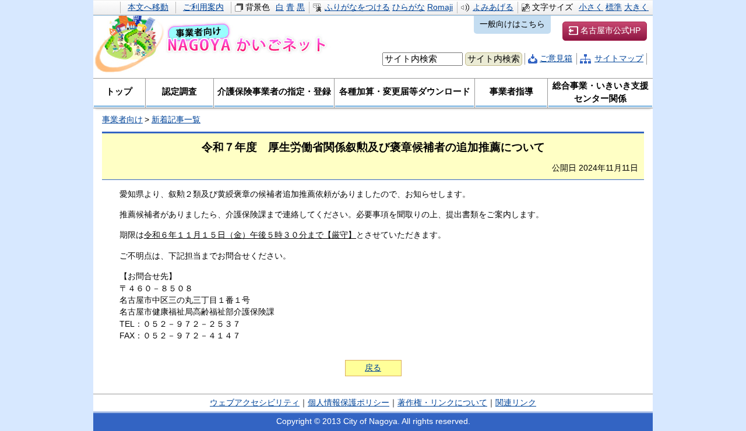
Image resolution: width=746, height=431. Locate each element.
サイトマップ (618, 58)
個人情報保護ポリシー (348, 402)
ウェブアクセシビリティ (255, 402)
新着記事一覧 (176, 119)
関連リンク (515, 402)
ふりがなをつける (357, 7)
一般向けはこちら (512, 24)
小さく (591, 7)
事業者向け (122, 119)
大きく (636, 7)
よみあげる (493, 7)
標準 (614, 7)
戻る (373, 367)
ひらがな (408, 7)
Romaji (440, 7)
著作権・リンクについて (442, 402)
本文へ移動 (148, 7)
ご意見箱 (556, 58)
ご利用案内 (203, 7)
